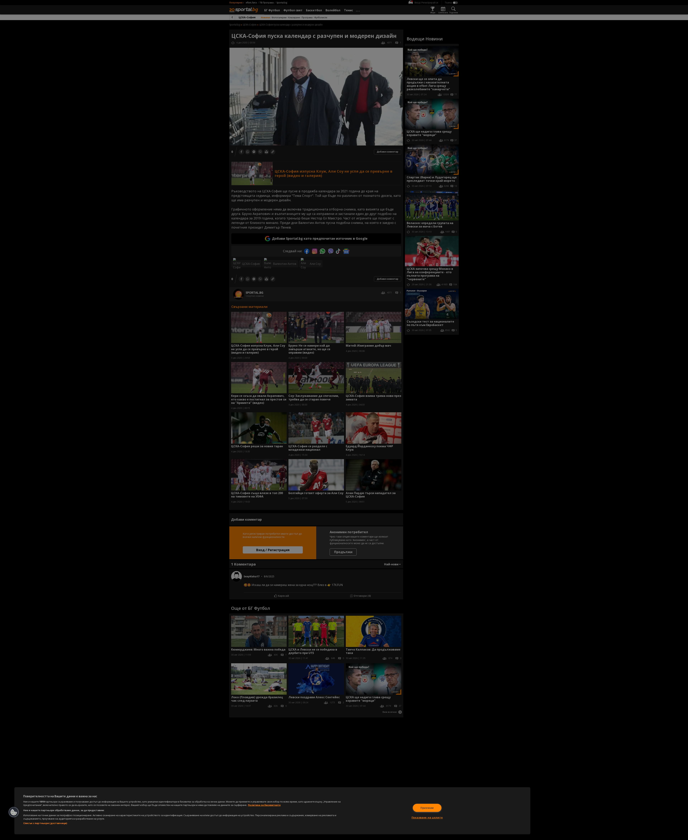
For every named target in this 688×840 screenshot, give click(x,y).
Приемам (427, 808)
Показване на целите (427, 817)
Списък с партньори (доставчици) (45, 823)
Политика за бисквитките (264, 805)
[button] (14, 812)
